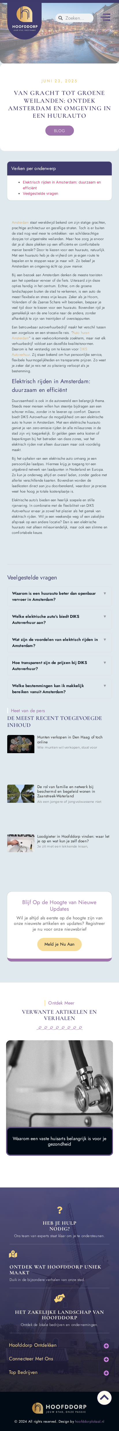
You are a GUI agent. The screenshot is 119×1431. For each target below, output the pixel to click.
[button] (105, 18)
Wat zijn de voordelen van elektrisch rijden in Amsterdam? (59, 642)
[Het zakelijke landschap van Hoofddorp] (59, 1298)
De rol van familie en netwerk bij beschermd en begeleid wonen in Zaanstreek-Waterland (66, 791)
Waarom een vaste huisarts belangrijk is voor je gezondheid (59, 1141)
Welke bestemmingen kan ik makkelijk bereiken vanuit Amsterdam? (59, 689)
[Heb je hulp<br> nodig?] (59, 1210)
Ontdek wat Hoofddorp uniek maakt (55, 1270)
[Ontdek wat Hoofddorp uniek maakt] (13, 1254)
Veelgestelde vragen (40, 193)
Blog (59, 131)
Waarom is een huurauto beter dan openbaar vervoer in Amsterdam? (59, 596)
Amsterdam (20, 222)
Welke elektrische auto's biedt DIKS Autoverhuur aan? (59, 619)
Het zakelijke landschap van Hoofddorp (59, 1315)
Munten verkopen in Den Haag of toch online (70, 739)
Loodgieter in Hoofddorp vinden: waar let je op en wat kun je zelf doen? (73, 839)
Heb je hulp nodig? (60, 1226)
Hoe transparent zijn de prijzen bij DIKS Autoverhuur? (59, 665)
